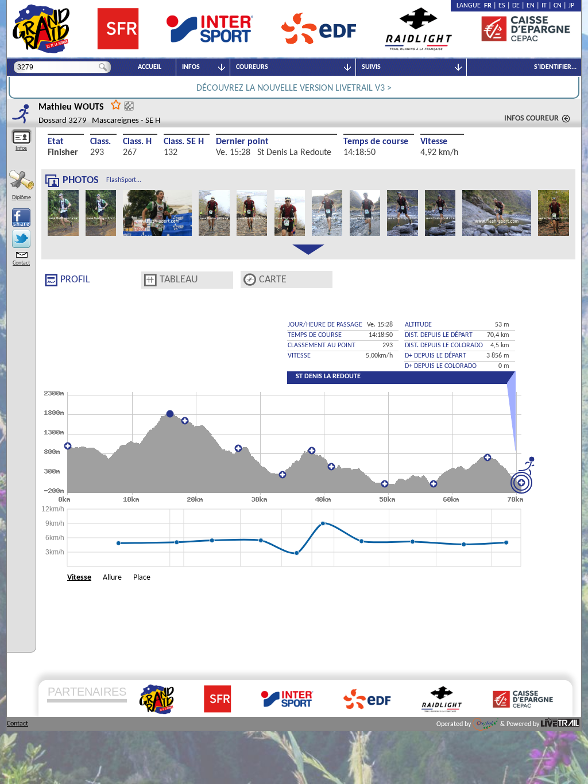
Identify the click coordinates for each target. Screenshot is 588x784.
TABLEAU (179, 279)
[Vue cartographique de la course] (249, 279)
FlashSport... (123, 180)
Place (141, 577)
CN (558, 5)
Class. (100, 141)
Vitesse (433, 141)
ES (501, 5)
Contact (21, 263)
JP (571, 5)
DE (516, 5)
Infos (21, 148)
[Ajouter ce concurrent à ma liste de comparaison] (129, 106)
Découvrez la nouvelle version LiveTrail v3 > (294, 88)
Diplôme (21, 198)
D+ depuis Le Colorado (441, 366)
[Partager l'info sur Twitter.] (21, 239)
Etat (56, 141)
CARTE (273, 279)
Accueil (149, 67)
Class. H (137, 141)
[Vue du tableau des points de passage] (150, 280)
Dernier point (242, 141)
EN (531, 5)
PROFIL (75, 279)
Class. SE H (184, 141)
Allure (112, 577)
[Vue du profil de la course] (51, 280)
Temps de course (375, 141)
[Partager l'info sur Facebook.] (21, 217)
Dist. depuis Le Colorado (444, 345)
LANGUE (470, 5)
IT (544, 5)
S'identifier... (555, 67)
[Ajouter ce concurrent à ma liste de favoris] (116, 104)
